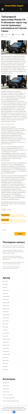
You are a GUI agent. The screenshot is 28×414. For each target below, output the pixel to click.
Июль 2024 (5, 323)
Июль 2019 (5, 369)
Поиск (4, 230)
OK (14, 412)
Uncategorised (6, 382)
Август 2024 (5, 320)
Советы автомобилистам (9, 397)
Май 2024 (5, 330)
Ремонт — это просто (8, 394)
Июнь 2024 (5, 327)
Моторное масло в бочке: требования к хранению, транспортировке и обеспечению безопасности (13, 258)
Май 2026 (5, 287)
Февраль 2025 (6, 308)
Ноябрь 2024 (6, 317)
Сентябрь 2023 (6, 354)
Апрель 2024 (6, 333)
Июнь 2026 (5, 284)
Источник (3, 208)
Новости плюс (6, 391)
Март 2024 (5, 336)
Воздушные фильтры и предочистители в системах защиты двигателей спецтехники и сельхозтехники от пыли (13, 252)
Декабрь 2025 (6, 302)
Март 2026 (5, 293)
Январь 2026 (6, 299)
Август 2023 (5, 357)
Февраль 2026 (6, 296)
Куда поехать (6, 385)
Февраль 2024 (6, 339)
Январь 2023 (6, 360)
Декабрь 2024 (6, 314)
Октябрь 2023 (6, 351)
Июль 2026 (5, 281)
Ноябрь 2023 (6, 348)
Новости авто (6, 388)
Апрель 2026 (6, 290)
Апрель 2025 (6, 305)
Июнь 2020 (5, 363)
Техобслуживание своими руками (11, 400)
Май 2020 (5, 366)
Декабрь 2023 (6, 345)
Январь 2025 (6, 311)
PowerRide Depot (14, 5)
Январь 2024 (6, 342)
